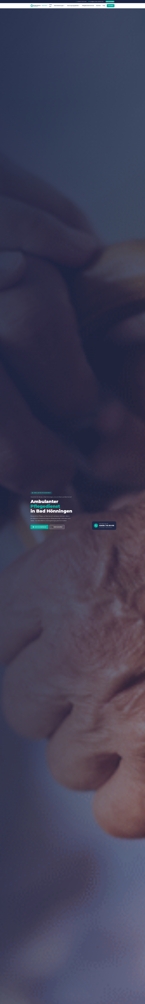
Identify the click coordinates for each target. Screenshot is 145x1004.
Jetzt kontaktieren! (40, 527)
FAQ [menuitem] (104, 5)
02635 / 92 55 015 (81, 1)
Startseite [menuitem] (44, 5)
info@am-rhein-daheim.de (96, 1)
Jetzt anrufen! (58, 527)
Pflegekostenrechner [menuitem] (88, 5)
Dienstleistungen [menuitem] (59, 5)
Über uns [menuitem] (50, 5)
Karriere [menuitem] (98, 5)
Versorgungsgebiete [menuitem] (73, 5)
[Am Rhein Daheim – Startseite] (36, 5)
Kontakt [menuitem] (110, 5)
